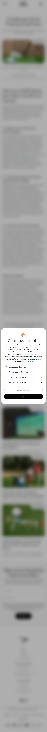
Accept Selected (23, 391)
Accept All (22, 397)
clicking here (28, 361)
